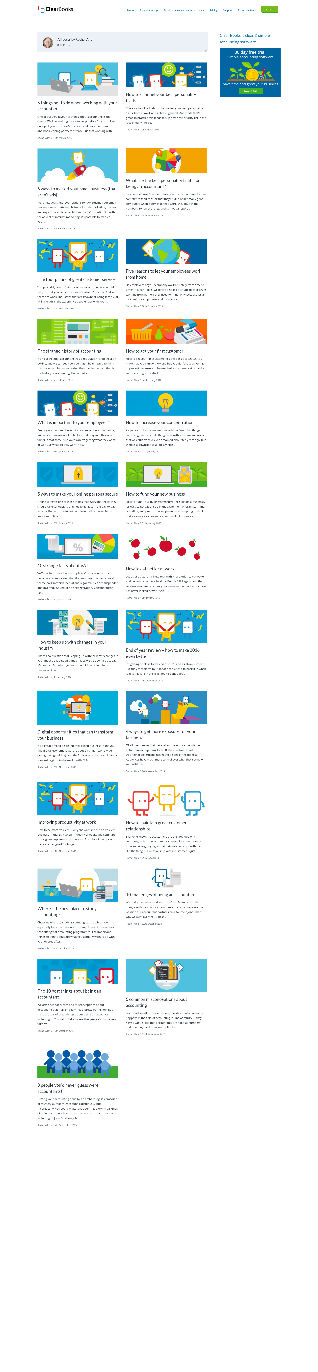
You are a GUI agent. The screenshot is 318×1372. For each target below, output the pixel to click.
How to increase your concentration (160, 422)
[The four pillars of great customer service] (77, 256)
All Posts (64, 45)
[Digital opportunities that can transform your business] (77, 708)
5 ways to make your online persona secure (77, 494)
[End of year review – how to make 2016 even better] (166, 626)
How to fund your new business (155, 494)
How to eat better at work (150, 568)
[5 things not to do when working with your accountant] (77, 79)
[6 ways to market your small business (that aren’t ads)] (77, 165)
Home (130, 10)
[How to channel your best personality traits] (166, 74)
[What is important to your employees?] (77, 403)
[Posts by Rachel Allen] (48, 43)
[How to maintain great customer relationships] (166, 799)
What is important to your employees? (73, 422)
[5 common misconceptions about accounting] (166, 975)
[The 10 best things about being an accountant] (77, 971)
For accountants (247, 10)
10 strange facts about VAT (63, 565)
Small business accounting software (184, 10)
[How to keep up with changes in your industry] (77, 622)
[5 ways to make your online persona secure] (77, 474)
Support (227, 10)
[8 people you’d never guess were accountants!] (77, 1061)
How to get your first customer (155, 351)
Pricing (214, 10)
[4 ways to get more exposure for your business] (166, 707)
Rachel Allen (43, 137)
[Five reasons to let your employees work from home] (166, 251)
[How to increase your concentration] (166, 403)
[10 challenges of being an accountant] (166, 878)
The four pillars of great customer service (76, 279)
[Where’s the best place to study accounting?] (77, 885)
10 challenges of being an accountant (161, 894)
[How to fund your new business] (166, 474)
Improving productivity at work (66, 822)
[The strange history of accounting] (77, 331)
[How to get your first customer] (166, 331)
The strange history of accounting (69, 351)
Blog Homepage (149, 10)
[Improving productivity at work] (77, 798)
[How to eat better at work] (166, 548)
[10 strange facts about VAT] (77, 546)
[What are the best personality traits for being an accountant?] (166, 160)
